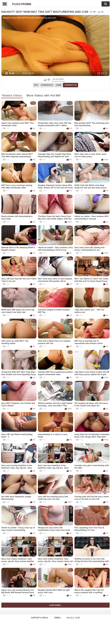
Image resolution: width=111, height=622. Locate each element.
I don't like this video (48, 80)
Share (58, 85)
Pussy (21, 4)
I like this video (45, 80)
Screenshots (47, 85)
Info (36, 85)
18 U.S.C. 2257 (73, 617)
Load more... (55, 605)
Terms (57, 617)
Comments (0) (70, 85)
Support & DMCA (39, 617)
